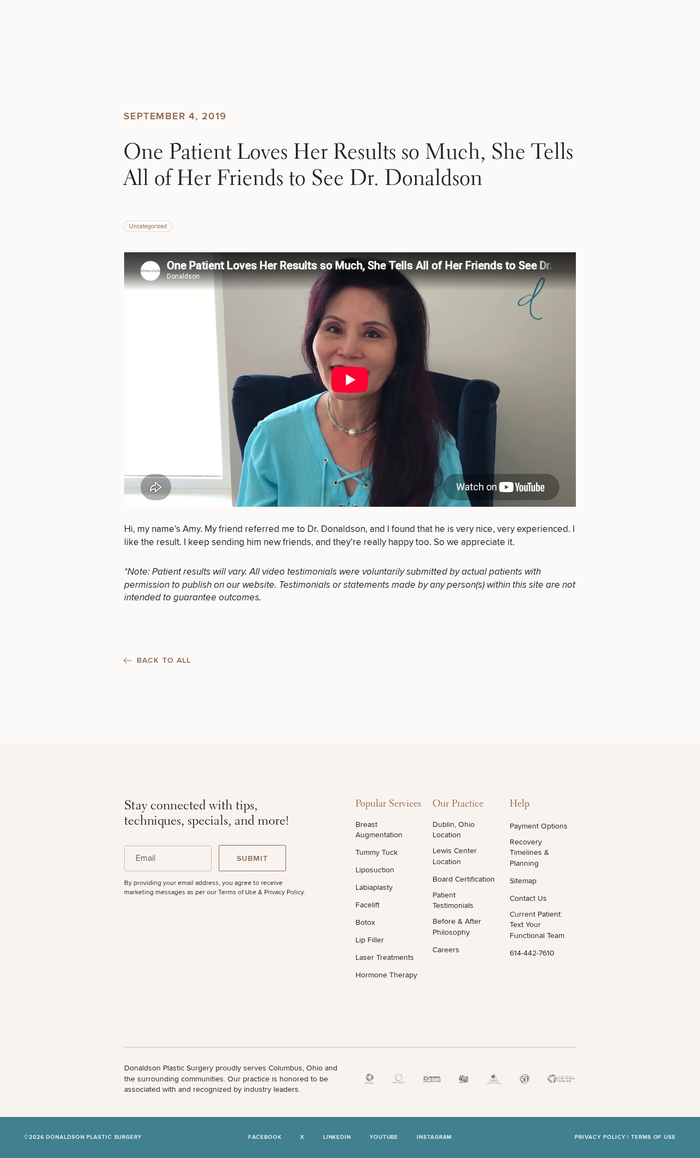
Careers (446, 949)
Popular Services (388, 804)
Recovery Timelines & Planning (529, 852)
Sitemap (523, 880)
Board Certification (464, 879)
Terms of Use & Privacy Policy (261, 892)
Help (519, 804)
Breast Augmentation (378, 830)
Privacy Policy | (603, 1137)
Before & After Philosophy (457, 927)
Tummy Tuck (376, 852)
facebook (265, 1137)
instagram (434, 1137)
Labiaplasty (374, 887)
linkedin (337, 1137)
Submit (253, 858)
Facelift (367, 905)
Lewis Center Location (455, 856)
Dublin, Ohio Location (454, 830)
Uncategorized (148, 226)
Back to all (164, 660)
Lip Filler (369, 940)
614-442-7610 (532, 953)
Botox (365, 922)
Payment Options (539, 826)
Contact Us (528, 898)
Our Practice (458, 804)
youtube (384, 1137)
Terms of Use (653, 1137)
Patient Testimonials (453, 900)
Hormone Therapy (386, 975)
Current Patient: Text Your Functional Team (537, 925)
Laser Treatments (384, 957)
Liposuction (374, 870)
